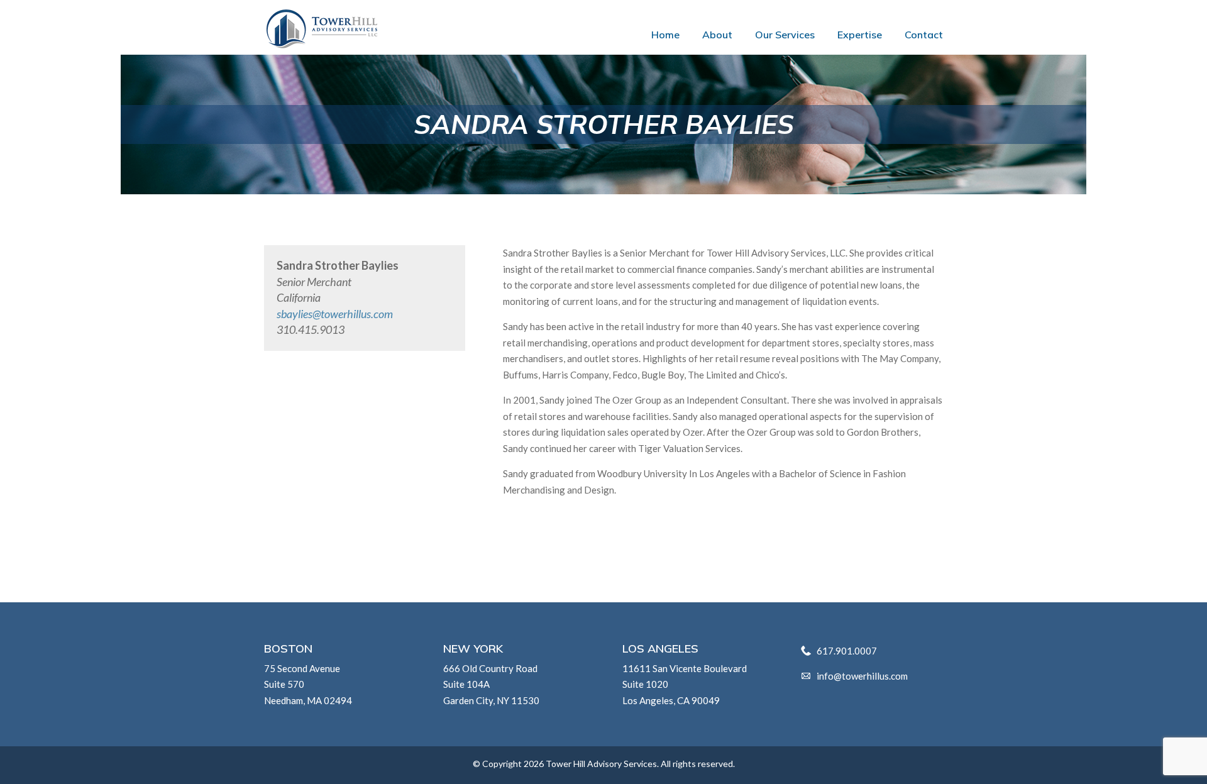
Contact (924, 35)
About (717, 35)
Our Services (785, 35)
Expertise (859, 35)
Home (665, 35)
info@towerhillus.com (862, 676)
